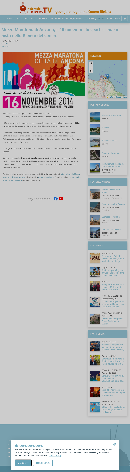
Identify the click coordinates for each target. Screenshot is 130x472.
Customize (44, 462)
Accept (24, 462)
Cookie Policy (55, 455)
